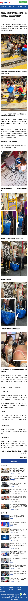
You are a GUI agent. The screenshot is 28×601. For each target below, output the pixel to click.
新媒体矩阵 (2, 591)
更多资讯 (14, 461)
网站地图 (11, 587)
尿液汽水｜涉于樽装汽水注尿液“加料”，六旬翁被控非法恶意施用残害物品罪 (18, 506)
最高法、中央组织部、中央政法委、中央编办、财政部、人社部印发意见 (18, 537)
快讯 (6, 6)
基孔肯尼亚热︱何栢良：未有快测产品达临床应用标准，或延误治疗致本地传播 (18, 498)
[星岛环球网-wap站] (6, 2)
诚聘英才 (19, 587)
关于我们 (2, 587)
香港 (14, 6)
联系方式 (2, 589)
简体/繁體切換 (23, 2)
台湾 (17, 6)
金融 (25, 6)
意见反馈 (11, 589)
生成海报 (13, 19)
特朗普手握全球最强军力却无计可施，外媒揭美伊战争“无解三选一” (18, 545)
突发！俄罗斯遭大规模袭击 (17, 516)
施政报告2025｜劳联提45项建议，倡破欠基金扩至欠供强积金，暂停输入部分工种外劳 (18, 470)
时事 (10, 6)
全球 (21, 6)
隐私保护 (19, 589)
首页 (2, 6)
